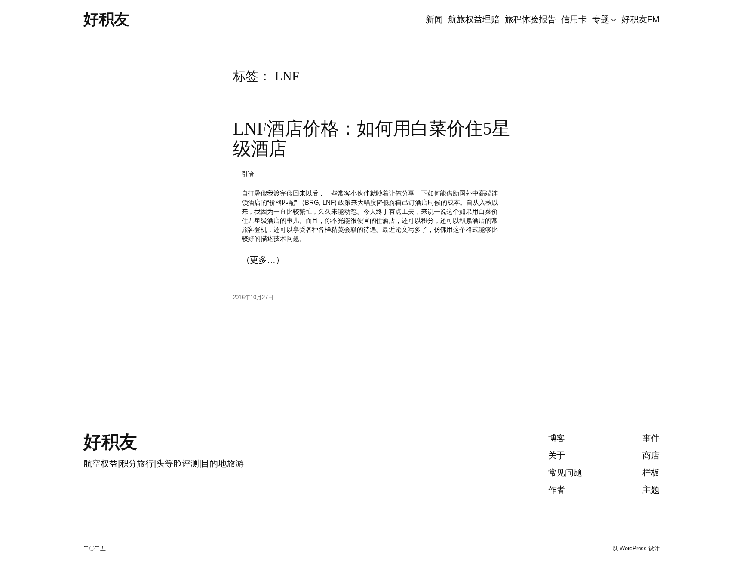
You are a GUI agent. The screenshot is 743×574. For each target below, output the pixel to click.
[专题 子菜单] (613, 19)
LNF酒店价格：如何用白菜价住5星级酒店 (371, 139)
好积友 (106, 19)
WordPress (633, 548)
